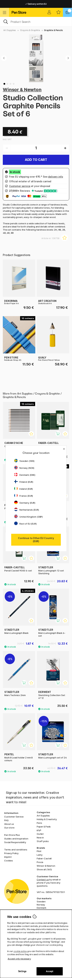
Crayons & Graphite (30, 30)
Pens (39, 823)
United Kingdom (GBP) (31, 516)
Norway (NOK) (26, 468)
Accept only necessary (19, 958)
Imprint (8, 856)
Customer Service (14, 816)
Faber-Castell (44, 858)
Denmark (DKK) (27, 474)
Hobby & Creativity (47, 819)
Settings (22, 971)
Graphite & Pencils (53, 30)
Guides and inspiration (16, 838)
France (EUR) (26, 495)
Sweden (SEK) (26, 461)
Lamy (39, 854)
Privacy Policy (11, 853)
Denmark (41, 907)
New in (40, 837)
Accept (49, 971)
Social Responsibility (15, 842)
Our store (9, 827)
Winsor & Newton (22, 89)
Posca (40, 862)
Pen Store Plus (12, 835)
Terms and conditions (15, 849)
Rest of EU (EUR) (28, 523)
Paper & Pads (44, 826)
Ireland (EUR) (26, 488)
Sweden (41, 901)
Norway (41, 904)
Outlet (40, 833)
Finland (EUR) (26, 481)
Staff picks (43, 841)
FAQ (6, 820)
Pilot (39, 851)
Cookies (8, 860)
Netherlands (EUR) (29, 509)
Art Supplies (9, 30)
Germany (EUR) (27, 502)
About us (9, 824)
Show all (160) (44, 869)
